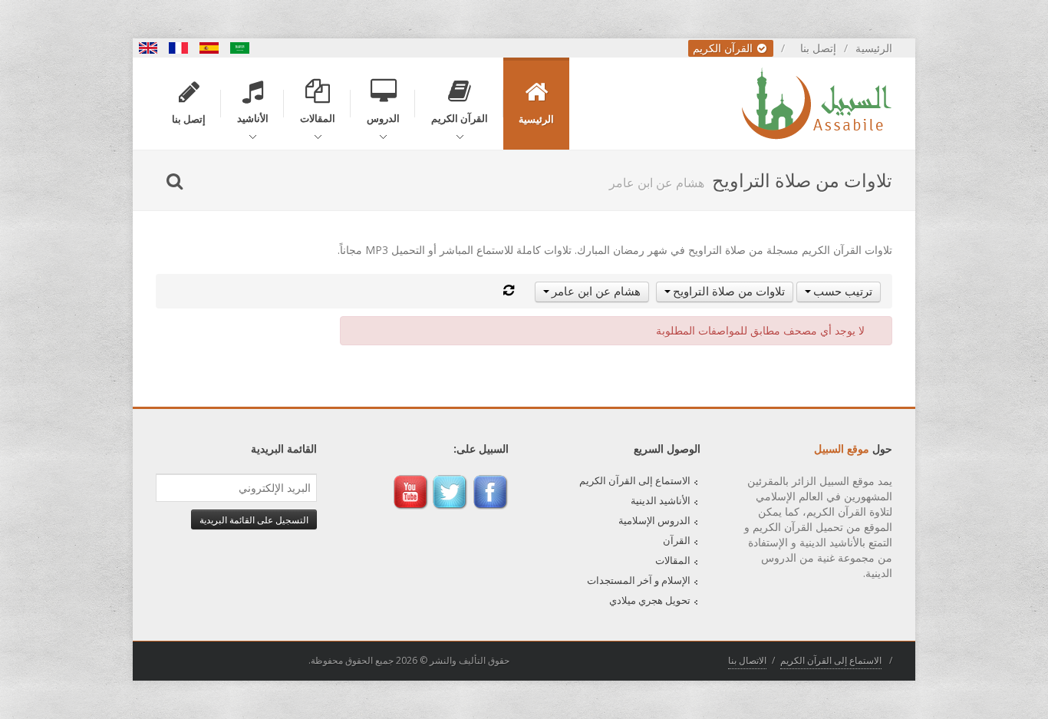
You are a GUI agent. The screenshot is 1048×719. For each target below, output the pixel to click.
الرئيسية (873, 48)
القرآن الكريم (724, 48)
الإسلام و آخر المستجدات (638, 580)
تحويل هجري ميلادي (649, 600)
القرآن (676, 540)
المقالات (672, 560)
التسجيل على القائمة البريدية (253, 519)
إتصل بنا (818, 48)
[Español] (209, 48)
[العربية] (240, 48)
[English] (148, 48)
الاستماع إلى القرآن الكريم (634, 480)
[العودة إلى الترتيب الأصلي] (508, 290)
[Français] (178, 48)
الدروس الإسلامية (654, 520)
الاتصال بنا (747, 660)
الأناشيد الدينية (660, 500)
